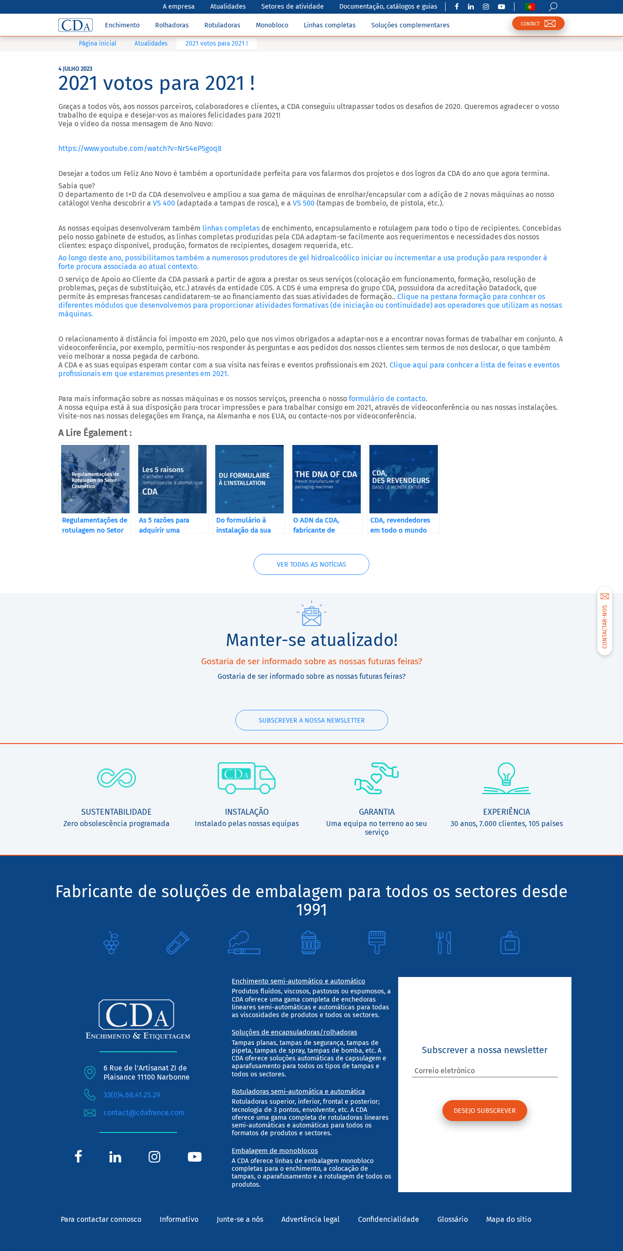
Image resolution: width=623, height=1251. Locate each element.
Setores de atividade (292, 6)
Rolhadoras (172, 25)
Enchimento (122, 25)
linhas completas (231, 228)
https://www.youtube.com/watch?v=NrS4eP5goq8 (140, 148)
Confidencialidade (388, 1219)
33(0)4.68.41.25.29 (132, 1095)
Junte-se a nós (240, 1219)
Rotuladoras (222, 25)
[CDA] (75, 25)
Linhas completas (330, 25)
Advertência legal (310, 1219)
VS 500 (304, 203)
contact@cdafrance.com (144, 1112)
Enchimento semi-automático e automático (298, 981)
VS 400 (163, 203)
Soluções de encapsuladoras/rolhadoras (294, 1032)
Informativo (179, 1219)
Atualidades (228, 6)
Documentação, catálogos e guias (388, 6)
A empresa (179, 6)
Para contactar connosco (101, 1219)
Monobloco (272, 25)
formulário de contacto (387, 398)
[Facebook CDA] (456, 6)
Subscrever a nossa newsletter (312, 720)
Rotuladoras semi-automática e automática (298, 1091)
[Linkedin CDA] (471, 6)
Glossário (452, 1219)
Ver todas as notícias (311, 565)
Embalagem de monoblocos (275, 1151)
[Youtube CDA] (501, 6)
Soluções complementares (410, 25)
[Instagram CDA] (486, 6)
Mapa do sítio (508, 1219)
